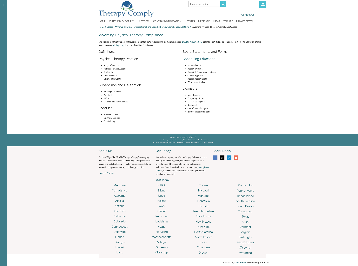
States (110, 26)
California (120, 216)
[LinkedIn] (229, 157)
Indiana (161, 201)
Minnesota (161, 247)
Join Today (162, 180)
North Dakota (203, 237)
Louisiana (161, 221)
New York (203, 226)
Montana (203, 195)
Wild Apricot (240, 262)
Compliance (119, 190)
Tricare (203, 185)
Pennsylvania (245, 190)
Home (101, 26)
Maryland (162, 231)
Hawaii (119, 247)
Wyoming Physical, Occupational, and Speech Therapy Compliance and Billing (152, 26)
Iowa (161, 206)
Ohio (204, 242)
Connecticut (120, 226)
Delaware (120, 231)
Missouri (203, 190)
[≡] (262, 21)
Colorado (120, 221)
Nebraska (203, 201)
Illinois (162, 195)
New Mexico (203, 221)
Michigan (161, 242)
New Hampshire (203, 211)
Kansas (161, 211)
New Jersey (203, 216)
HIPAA (161, 185)
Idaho (119, 252)
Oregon (203, 252)
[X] (222, 157)
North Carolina (203, 232)
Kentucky (161, 216)
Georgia (120, 242)
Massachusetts (161, 237)
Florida (119, 237)
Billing (161, 190)
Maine (162, 226)
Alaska (119, 201)
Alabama (119, 195)
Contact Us (248, 14)
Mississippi (161, 252)
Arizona (119, 206)
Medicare (120, 185)
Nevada (203, 206)
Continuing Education (198, 59)
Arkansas (120, 211)
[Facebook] (215, 157)
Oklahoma (203, 247)
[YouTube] (236, 157)
